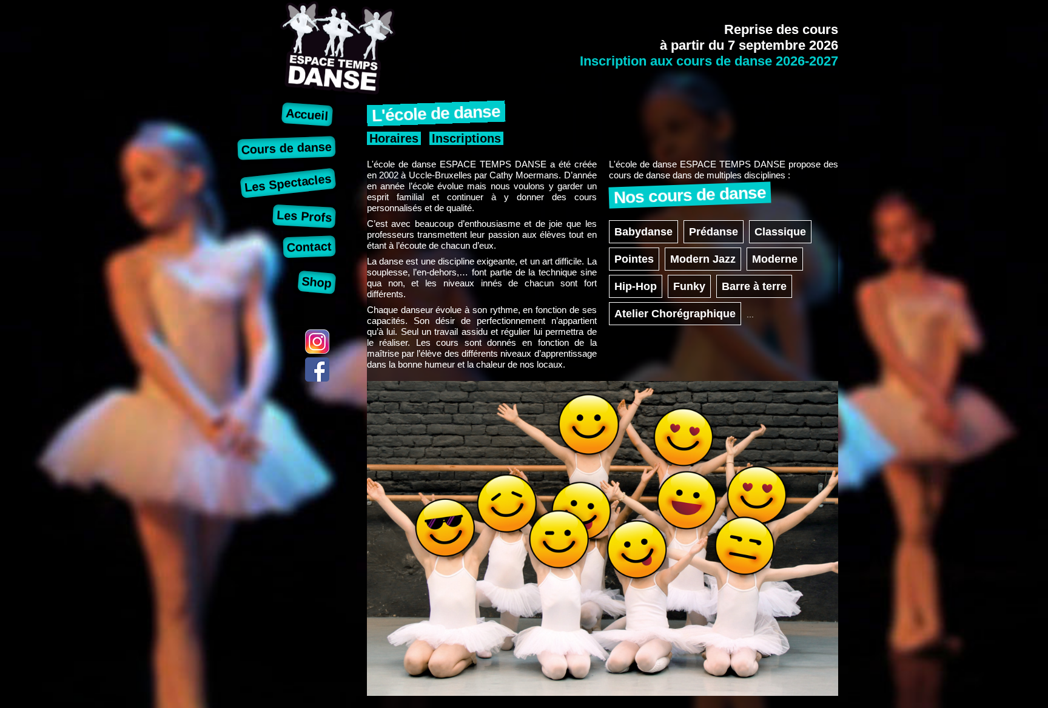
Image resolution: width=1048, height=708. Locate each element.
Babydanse (643, 232)
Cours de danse (286, 148)
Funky (689, 286)
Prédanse (713, 232)
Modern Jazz (703, 259)
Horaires (393, 138)
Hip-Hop (635, 286)
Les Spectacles (288, 183)
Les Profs (304, 216)
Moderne (775, 259)
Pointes (634, 259)
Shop (316, 282)
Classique (780, 232)
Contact (309, 246)
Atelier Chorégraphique (675, 314)
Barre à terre (754, 286)
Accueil (307, 114)
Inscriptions (466, 138)
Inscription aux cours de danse (709, 61)
